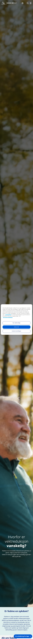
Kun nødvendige (16, 322)
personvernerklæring (7, 317)
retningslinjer (8, 314)
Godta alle (16, 327)
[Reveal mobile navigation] (30, 3)
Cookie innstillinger (16, 331)
